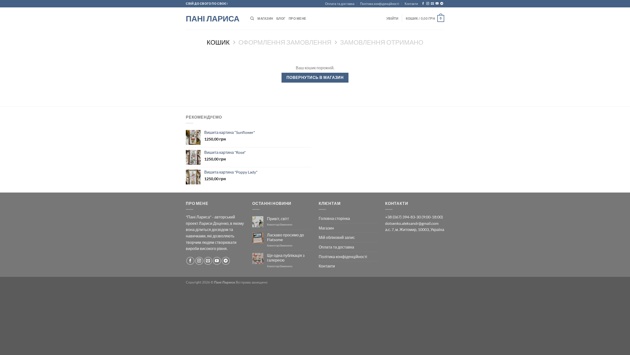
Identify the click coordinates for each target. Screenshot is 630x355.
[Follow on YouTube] (437, 3)
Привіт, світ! (278, 218)
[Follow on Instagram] (427, 3)
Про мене (297, 18)
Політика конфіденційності (379, 4)
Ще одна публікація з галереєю (285, 257)
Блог (280, 18)
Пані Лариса (212, 18)
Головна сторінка (334, 218)
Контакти (411, 4)
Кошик (218, 42)
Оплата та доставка (339, 4)
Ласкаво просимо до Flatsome (285, 237)
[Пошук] (252, 18)
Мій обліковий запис (337, 237)
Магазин (265, 18)
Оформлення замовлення (284, 42)
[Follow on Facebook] (423, 3)
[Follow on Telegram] (441, 3)
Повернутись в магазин (315, 77)
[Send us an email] (432, 3)
